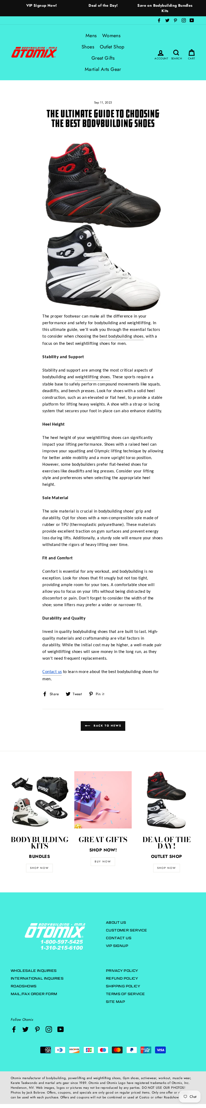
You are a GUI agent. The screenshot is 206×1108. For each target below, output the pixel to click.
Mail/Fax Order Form (34, 994)
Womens (111, 35)
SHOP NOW (39, 868)
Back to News (106, 726)
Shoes (88, 46)
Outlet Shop (112, 46)
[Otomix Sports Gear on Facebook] (14, 1029)
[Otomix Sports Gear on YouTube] (60, 1029)
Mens (91, 35)
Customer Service (126, 930)
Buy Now (103, 861)
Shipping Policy (123, 986)
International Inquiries (37, 978)
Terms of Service (125, 994)
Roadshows (24, 986)
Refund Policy (122, 978)
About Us (116, 922)
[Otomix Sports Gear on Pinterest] (37, 1029)
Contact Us (118, 938)
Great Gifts (103, 58)
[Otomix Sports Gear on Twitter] (25, 1029)
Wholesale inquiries (34, 971)
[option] (41, 5)
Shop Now (166, 868)
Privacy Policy (122, 971)
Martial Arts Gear (103, 69)
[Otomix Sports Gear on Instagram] (49, 1029)
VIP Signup (117, 946)
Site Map (115, 1002)
